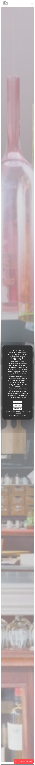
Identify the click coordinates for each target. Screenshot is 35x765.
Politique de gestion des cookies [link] (17, 415)
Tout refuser (17, 405)
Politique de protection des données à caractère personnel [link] (18, 412)
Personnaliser (17, 408)
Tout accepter (17, 402)
